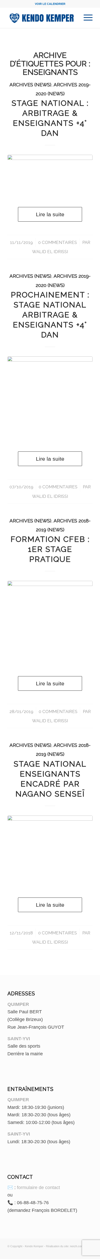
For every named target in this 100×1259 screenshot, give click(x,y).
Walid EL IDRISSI (50, 251)
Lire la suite (50, 214)
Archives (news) (30, 84)
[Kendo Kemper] (41, 17)
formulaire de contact (38, 1187)
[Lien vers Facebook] (81, 1252)
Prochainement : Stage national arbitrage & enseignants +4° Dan (50, 314)
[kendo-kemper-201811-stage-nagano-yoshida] (50, 851)
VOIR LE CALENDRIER (50, 3)
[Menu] (85, 17)
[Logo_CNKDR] (50, 398)
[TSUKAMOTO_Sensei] (50, 176)
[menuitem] (85, 17)
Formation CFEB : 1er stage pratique (50, 549)
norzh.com (76, 1246)
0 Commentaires (57, 242)
